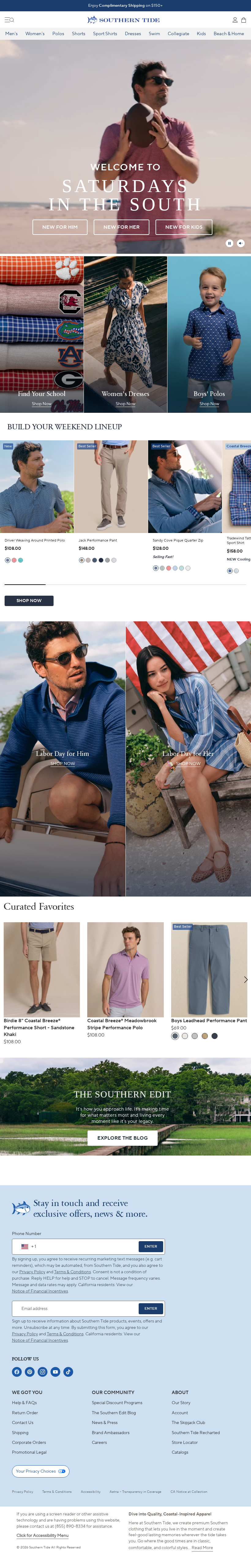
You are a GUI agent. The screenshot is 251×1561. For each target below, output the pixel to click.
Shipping (20, 1433)
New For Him (60, 227)
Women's (35, 34)
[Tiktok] (68, 1372)
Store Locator (185, 1442)
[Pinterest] (30, 1372)
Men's (11, 34)
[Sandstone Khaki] (81, 560)
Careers (99, 1442)
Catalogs (180, 1452)
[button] (246, 979)
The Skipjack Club (188, 1423)
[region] (125, 523)
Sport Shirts (105, 34)
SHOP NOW (29, 601)
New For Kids (184, 227)
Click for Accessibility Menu (43, 1535)
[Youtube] (55, 1372)
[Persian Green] (20, 560)
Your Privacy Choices (36, 1471)
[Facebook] (17, 1372)
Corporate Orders (29, 1442)
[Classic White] (113, 560)
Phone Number (26, 1234)
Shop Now (41, 404)
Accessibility (90, 1492)
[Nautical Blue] (7, 560)
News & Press (105, 1423)
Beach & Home (229, 34)
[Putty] (88, 560)
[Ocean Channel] (175, 568)
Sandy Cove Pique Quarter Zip (178, 540)
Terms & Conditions (72, 1272)
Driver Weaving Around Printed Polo (35, 540)
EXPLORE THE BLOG (122, 1138)
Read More (202, 1548)
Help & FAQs (24, 1403)
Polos (58, 34)
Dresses (133, 34)
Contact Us (22, 1423)
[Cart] (243, 20)
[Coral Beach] (14, 560)
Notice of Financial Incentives (40, 1340)
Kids (201, 34)
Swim (154, 34)
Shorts (78, 34)
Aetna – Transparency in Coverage (135, 1492)
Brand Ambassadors (110, 1433)
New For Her (121, 227)
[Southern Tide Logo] (123, 19)
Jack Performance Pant (98, 540)
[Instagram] (42, 1372)
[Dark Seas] (94, 560)
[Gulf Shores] (181, 568)
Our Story (181, 1403)
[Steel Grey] (107, 560)
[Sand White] (187, 568)
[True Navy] (101, 560)
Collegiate (178, 34)
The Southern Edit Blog (114, 1413)
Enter (150, 1246)
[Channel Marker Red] (168, 568)
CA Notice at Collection (188, 1492)
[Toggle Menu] (9, 20)
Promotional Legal (29, 1452)
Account (180, 1413)
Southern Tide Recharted (196, 1433)
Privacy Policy (32, 1272)
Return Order (25, 1413)
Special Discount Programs (117, 1403)
